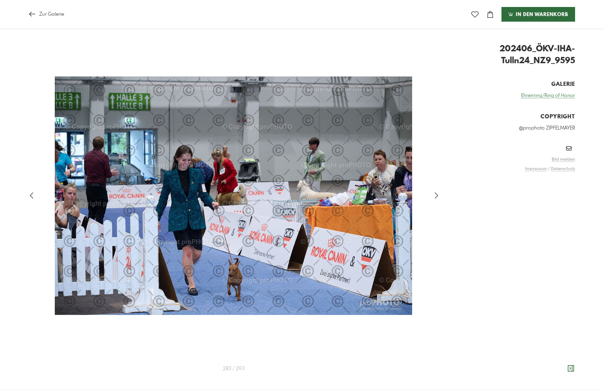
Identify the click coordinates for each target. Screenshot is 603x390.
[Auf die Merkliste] (475, 14)
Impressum (536, 169)
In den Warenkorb (541, 14)
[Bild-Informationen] (571, 369)
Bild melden (563, 159)
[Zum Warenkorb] (490, 14)
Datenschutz (563, 169)
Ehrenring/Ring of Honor (548, 95)
